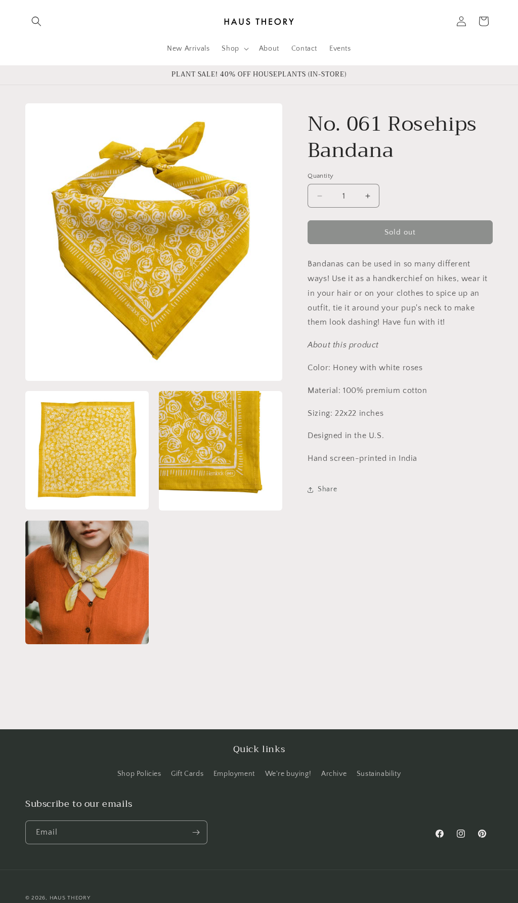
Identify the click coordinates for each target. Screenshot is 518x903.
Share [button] (327, 489)
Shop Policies (139, 774)
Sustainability (379, 774)
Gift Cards (187, 774)
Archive (334, 774)
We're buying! (288, 774)
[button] (36, 21)
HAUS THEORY (70, 898)
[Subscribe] (196, 832)
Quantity (320, 175)
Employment (234, 774)
